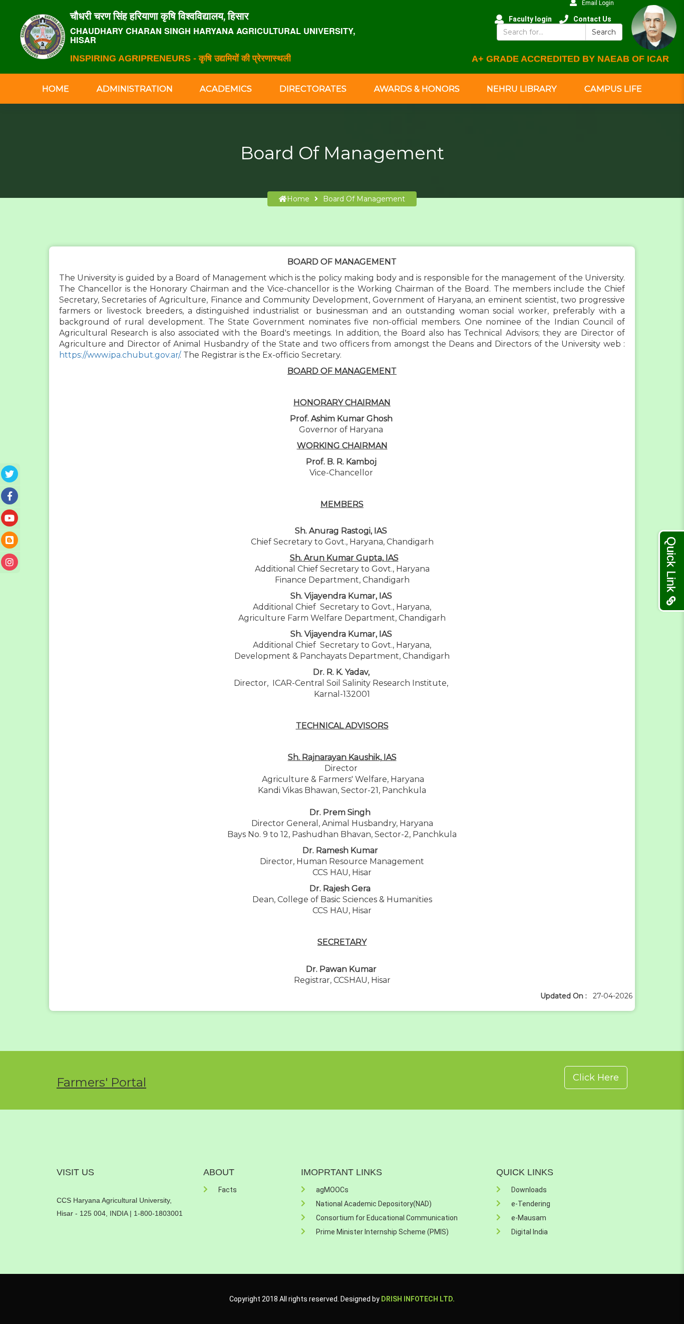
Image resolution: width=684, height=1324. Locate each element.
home (298, 198)
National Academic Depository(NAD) (374, 1204)
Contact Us (592, 19)
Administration (135, 89)
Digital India (529, 1232)
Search (604, 32)
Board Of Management (364, 198)
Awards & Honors (417, 89)
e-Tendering (530, 1204)
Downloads (529, 1190)
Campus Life (613, 89)
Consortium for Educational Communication (387, 1218)
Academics (226, 89)
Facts (227, 1190)
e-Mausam (528, 1218)
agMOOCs (332, 1190)
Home (55, 89)
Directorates (313, 89)
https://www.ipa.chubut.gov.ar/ (119, 355)
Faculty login (530, 19)
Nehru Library (522, 89)
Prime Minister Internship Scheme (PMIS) (382, 1232)
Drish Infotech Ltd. (418, 1299)
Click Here (596, 1077)
